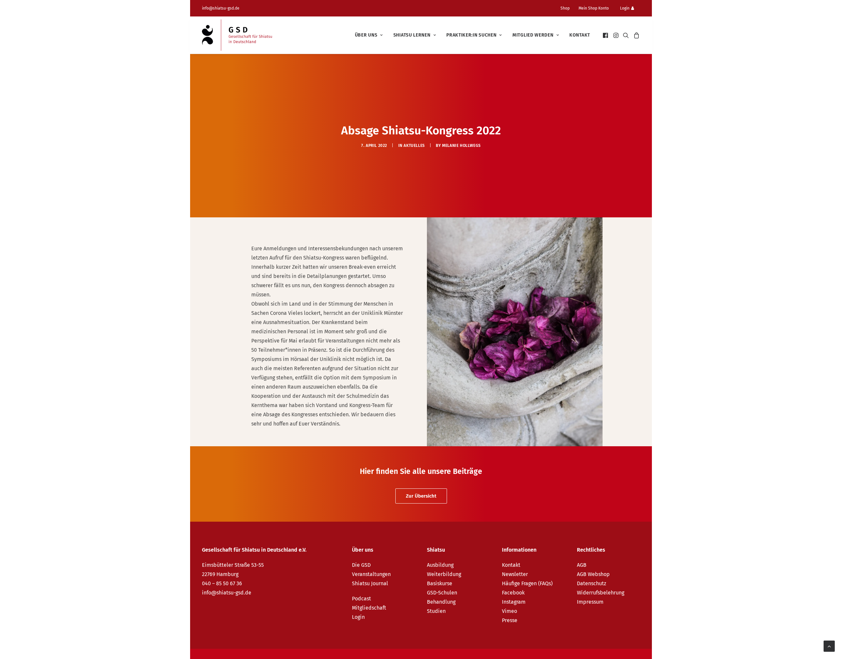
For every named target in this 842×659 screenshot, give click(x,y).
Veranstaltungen (371, 574)
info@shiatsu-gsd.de (220, 8)
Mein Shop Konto (594, 8)
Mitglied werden (533, 35)
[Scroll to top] (829, 646)
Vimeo (509, 611)
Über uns (366, 35)
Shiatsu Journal (370, 583)
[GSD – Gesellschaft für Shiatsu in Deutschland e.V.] (237, 35)
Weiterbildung (444, 574)
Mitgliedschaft (369, 608)
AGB (581, 565)
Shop (565, 8)
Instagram (514, 602)
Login (625, 8)
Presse (509, 620)
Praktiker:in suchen (471, 35)
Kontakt (579, 35)
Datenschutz (591, 583)
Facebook (513, 593)
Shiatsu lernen (412, 35)
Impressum (590, 602)
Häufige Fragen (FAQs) (527, 583)
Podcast (361, 598)
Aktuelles (414, 145)
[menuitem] (567, 8)
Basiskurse (439, 583)
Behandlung (441, 602)
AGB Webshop (593, 574)
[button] (606, 35)
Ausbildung (440, 565)
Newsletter (515, 574)
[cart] (635, 35)
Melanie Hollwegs (461, 145)
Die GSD (361, 565)
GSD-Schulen (442, 593)
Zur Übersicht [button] (421, 496)
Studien (436, 611)
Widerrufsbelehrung (600, 593)
